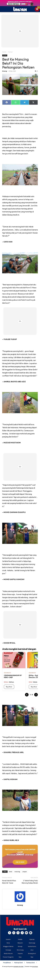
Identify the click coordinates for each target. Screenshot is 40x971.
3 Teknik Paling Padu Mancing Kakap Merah (30, 882)
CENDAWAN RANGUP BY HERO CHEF (13, 676)
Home (4, 52)
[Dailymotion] (30, 932)
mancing (17, 871)
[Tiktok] (22, 932)
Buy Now (9, 687)
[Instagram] (13, 932)
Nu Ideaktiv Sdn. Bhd (18, 966)
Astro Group (35, 966)
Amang (4, 71)
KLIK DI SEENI (20, 862)
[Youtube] (26, 932)
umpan (24, 871)
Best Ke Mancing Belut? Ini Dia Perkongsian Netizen (18, 63)
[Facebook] (9, 932)
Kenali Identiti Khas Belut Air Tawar (9, 882)
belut (10, 871)
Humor (10, 52)
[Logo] (20, 921)
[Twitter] (18, 932)
